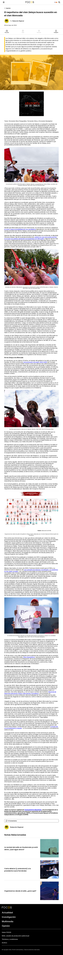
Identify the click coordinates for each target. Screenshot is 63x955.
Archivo (4, 943)
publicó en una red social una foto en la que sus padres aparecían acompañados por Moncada (30, 237)
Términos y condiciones (10, 939)
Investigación (9, 917)
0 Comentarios (12, 821)
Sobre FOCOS (6, 932)
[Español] (56, 2)
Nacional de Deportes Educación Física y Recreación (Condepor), (30, 692)
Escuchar (7, 32)
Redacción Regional (18, 21)
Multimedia (7, 921)
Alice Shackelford (29, 657)
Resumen (39, 32)
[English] (55, 2)
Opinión (8, 8)
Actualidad (7, 912)
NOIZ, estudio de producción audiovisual (15, 936)
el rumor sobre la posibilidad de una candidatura (20, 229)
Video (23, 32)
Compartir (56, 32)
